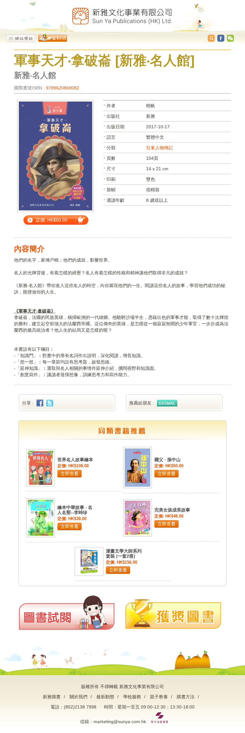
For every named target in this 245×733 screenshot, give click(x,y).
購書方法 (186, 696)
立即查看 (69, 473)
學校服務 (132, 696)
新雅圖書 (52, 696)
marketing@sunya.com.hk (119, 721)
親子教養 (159, 696)
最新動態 (105, 696)
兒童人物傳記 (159, 147)
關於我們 (78, 696)
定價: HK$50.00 (51, 219)
